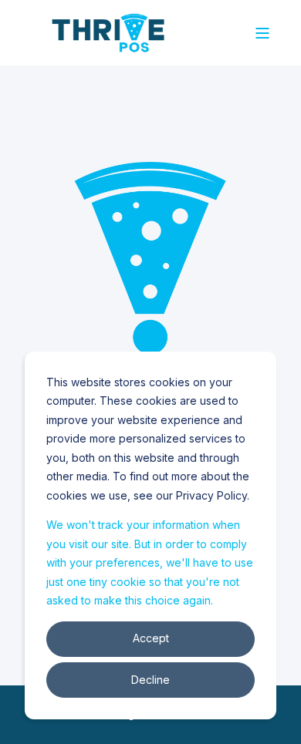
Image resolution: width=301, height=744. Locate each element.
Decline (150, 679)
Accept (151, 638)
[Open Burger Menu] (262, 33)
